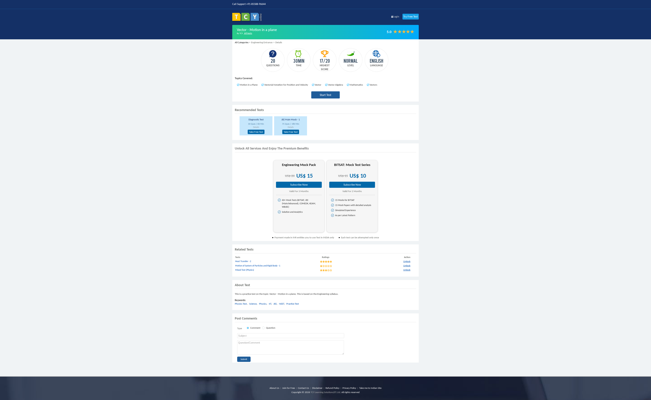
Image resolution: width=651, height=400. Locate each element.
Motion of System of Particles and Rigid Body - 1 (257, 265)
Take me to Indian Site (370, 387)
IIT (270, 303)
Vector (318, 84)
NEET (281, 303)
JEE (275, 303)
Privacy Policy (349, 387)
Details (256, 127)
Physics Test (241, 303)
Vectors (373, 84)
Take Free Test (256, 131)
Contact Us (303, 387)
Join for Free (288, 387)
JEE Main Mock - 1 (290, 119)
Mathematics (356, 84)
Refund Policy (332, 387)
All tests (248, 33)
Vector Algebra (335, 84)
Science (253, 303)
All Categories (242, 42)
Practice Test (292, 303)
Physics (263, 303)
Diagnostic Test (256, 119)
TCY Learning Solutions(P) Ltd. (326, 392)
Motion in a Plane (249, 84)
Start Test (325, 95)
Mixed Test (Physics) (244, 269)
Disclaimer (317, 387)
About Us (274, 387)
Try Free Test (410, 16)
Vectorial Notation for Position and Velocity (286, 84)
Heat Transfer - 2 (243, 261)
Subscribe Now (299, 184)
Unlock (406, 261)
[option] (255, 125)
